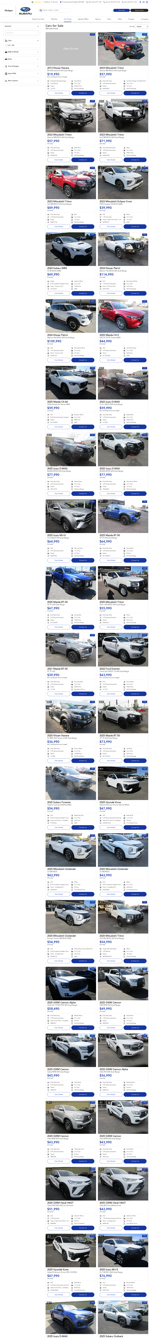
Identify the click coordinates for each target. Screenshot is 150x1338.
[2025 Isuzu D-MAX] (71, 449)
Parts (109, 19)
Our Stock (67, 19)
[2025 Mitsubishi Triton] (123, 583)
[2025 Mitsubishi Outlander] (71, 850)
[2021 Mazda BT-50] (71, 649)
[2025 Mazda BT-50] (123, 516)
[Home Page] (18, 10)
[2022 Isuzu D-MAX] (123, 382)
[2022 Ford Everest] (123, 649)
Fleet (120, 19)
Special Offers (83, 19)
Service (97, 19)
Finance (131, 19)
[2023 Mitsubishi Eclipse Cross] (123, 182)
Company (144, 19)
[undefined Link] (143, 2)
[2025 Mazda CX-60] (71, 382)
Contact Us (83, 93)
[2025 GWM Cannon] (123, 983)
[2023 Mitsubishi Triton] (123, 49)
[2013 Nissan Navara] (71, 49)
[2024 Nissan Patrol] (123, 249)
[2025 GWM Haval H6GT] (71, 1184)
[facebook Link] (140, 2)
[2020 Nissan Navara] (71, 716)
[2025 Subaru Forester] (71, 783)
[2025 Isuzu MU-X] (71, 516)
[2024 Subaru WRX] (71, 249)
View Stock (121, 10)
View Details (59, 93)
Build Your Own (38, 19)
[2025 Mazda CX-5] (123, 316)
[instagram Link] (147, 2)
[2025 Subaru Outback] (123, 1317)
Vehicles (54, 19)
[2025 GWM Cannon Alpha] (71, 983)
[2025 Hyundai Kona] (123, 783)
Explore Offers (139, 10)
